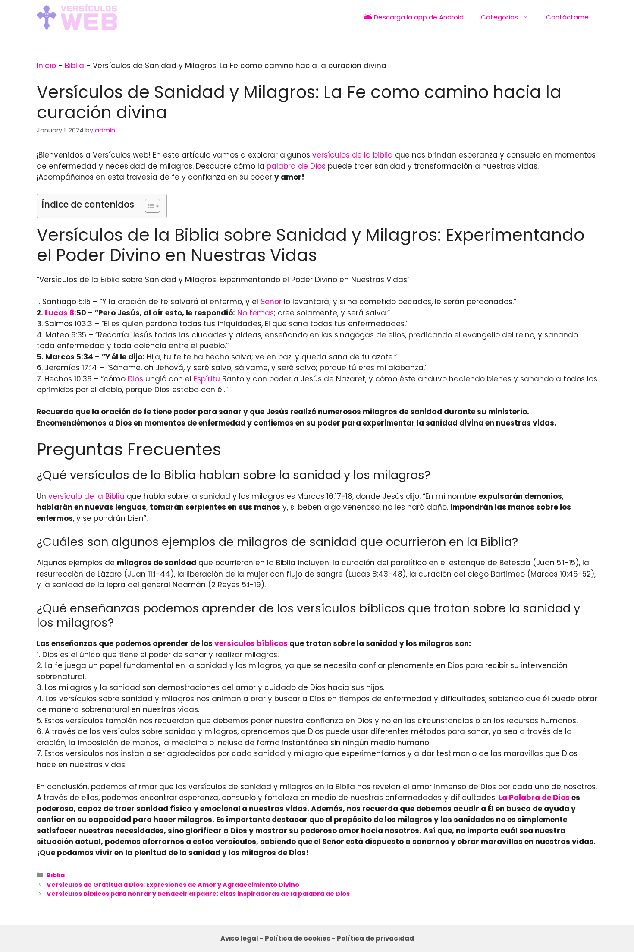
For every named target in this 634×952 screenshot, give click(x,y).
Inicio (46, 65)
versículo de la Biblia (86, 496)
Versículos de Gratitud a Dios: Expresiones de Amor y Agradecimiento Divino (173, 884)
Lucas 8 (59, 313)
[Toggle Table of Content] (148, 206)
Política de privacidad (375, 938)
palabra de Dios (296, 166)
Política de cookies (297, 938)
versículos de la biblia (352, 155)
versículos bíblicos (251, 643)
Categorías (499, 17)
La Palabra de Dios (534, 797)
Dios (135, 379)
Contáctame (567, 17)
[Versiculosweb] (77, 17)
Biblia (74, 65)
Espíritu (207, 379)
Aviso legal (239, 938)
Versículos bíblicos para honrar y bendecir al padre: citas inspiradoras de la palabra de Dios (198, 893)
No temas (255, 313)
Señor (271, 301)
